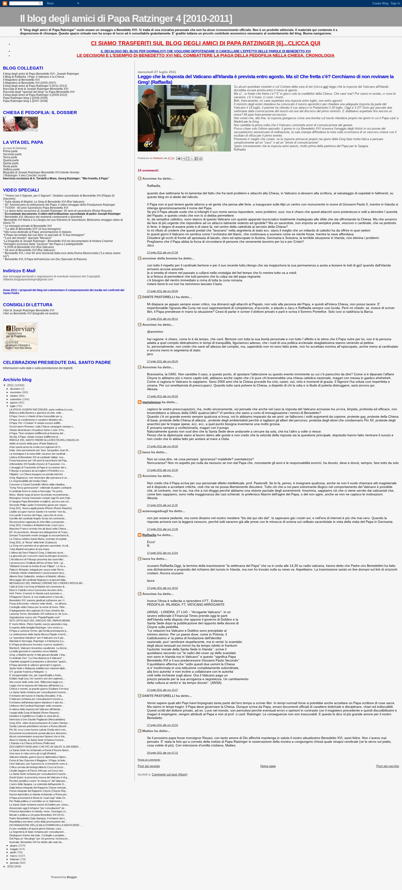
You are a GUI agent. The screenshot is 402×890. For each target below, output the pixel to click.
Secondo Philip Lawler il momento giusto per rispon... (38, 505)
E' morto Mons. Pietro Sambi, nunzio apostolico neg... (39, 624)
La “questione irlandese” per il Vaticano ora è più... (37, 637)
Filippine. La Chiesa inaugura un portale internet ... (37, 474)
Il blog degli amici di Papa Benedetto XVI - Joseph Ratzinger (41, 73)
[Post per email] (178, 158)
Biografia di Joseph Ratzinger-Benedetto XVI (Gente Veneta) (41, 172)
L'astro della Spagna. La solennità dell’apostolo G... (37, 784)
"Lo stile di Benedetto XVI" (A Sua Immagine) (33, 228)
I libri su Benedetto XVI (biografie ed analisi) (30, 313)
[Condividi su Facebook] (196, 158)
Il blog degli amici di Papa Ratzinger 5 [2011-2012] (35, 85)
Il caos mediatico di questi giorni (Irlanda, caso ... (36, 828)
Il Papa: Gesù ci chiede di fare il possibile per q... (36, 416)
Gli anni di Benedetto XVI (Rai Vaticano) (30, 250)
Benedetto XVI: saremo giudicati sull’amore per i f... (37, 600)
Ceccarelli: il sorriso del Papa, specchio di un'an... (37, 515)
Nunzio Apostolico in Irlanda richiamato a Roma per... (38, 794)
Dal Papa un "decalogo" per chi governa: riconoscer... (39, 838)
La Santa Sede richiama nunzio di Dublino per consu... (39, 804)
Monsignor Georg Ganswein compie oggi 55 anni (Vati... (40, 498)
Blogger (72, 877)
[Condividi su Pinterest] (200, 158)
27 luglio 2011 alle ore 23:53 (162, 725)
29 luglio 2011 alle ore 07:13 (162, 752)
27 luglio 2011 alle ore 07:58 (162, 252)
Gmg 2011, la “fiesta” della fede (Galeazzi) (33, 542)
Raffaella (149, 535)
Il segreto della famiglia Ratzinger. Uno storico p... (37, 627)
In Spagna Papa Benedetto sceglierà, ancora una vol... (39, 501)
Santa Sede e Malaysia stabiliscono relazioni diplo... (38, 668)
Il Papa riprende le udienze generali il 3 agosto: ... (36, 665)
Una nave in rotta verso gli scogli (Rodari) (32, 753)
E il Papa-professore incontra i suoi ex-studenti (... (37, 644)
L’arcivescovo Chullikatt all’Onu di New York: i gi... (37, 562)
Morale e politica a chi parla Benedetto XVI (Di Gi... (37, 814)
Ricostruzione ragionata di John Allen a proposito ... (38, 522)
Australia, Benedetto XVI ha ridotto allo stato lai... (36, 842)
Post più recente (149, 766)
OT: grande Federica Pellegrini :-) (28, 671)
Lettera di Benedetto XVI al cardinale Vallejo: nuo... (37, 457)
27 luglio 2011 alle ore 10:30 (162, 470)
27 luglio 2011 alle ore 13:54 (162, 552)
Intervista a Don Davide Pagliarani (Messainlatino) (37, 719)
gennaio (15, 862)
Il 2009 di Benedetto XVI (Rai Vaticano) (29, 247)
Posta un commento (149, 759)
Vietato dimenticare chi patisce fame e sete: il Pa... (37, 430)
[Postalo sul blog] (187, 158)
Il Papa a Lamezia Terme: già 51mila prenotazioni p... (38, 630)
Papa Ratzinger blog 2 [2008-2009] (25, 97)
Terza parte (10, 157)
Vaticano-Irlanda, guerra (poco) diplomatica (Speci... (38, 757)
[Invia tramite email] (183, 158)
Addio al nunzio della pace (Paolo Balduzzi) (33, 443)
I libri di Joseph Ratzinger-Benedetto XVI (28, 310)
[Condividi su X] (192, 158)
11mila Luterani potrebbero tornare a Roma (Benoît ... (39, 726)
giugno (14, 845)
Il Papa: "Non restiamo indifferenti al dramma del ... (37, 433)
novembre (16, 392)
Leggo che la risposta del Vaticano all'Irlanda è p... (37, 685)
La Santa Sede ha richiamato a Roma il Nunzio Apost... (39, 750)
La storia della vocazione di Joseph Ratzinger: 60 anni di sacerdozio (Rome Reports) (58, 210)
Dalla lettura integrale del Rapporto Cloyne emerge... (38, 787)
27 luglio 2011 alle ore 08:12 (162, 318)
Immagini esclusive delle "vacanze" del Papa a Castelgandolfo (43, 243)
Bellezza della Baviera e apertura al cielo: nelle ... (36, 412)
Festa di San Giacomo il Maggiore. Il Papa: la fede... (38, 760)
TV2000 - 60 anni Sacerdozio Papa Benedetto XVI (36, 207)
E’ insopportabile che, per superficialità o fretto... (36, 675)
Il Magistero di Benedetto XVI (21, 79)
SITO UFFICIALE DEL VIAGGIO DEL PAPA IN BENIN (39, 620)
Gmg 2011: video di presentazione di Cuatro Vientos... (39, 723)
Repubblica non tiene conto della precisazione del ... (38, 821)
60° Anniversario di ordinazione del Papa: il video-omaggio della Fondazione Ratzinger (60, 204)
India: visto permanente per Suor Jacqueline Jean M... (39, 450)
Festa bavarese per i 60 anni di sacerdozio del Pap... (39, 460)
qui (325, 86)
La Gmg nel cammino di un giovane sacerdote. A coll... (39, 545)
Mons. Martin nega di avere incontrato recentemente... (39, 494)
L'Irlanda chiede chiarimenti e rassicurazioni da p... (37, 572)
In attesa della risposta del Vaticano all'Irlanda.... (36, 709)
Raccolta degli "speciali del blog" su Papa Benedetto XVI (38, 91)
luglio (13, 406)
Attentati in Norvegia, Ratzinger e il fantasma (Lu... (37, 641)
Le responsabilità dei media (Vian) (28, 481)
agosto (14, 402)
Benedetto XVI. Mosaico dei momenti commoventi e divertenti (43, 216)
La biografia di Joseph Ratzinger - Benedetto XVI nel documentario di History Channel (58, 240)
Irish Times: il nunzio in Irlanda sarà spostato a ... (36, 593)
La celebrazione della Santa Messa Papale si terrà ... (38, 634)
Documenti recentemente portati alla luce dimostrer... (38, 733)
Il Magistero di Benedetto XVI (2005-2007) (29, 82)
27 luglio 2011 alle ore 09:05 (162, 446)
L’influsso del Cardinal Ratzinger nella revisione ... (37, 705)
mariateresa (151, 402)
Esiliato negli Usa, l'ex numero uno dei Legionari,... (37, 678)
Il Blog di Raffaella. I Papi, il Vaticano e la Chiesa (33, 76)
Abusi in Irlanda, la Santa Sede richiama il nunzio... (37, 740)
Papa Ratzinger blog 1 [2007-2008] (25, 100)
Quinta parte (11, 163)
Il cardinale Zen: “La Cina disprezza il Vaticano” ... (37, 658)
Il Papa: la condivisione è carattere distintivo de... (36, 419)
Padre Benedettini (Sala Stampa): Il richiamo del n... (38, 818)
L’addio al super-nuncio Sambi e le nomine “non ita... (38, 511)
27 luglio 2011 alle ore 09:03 (162, 396)
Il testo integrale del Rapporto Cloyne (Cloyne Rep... (38, 790)
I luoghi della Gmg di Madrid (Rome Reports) (34, 712)
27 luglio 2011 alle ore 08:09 (162, 291)
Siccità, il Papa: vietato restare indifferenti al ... (35, 436)
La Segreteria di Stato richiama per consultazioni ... (37, 831)
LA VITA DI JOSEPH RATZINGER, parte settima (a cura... (41, 409)
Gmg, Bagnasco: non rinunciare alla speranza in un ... (39, 477)
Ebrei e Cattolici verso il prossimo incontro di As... (37, 590)
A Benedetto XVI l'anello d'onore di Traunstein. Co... (38, 464)
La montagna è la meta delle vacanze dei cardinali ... (38, 453)
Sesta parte (10, 166)
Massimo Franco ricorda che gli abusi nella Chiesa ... (39, 528)
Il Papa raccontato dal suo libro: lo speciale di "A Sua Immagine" (44, 234)
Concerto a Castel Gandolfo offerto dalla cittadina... (38, 484)
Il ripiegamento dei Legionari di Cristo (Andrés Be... (37, 610)
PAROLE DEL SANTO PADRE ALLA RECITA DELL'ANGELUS (44, 440)
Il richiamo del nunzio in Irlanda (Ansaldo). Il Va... (36, 695)
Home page (268, 766)
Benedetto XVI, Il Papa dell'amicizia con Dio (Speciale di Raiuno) (46, 259)
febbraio (15, 859)
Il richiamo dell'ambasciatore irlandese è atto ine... (37, 702)
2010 (10, 866)
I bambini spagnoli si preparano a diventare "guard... (38, 661)
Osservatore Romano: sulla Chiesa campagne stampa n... (42, 426)
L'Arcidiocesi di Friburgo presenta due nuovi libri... (37, 559)
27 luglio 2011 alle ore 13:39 (162, 529)
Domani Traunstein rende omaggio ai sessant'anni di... (39, 535)
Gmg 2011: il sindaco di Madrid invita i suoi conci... (37, 525)
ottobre (14, 395)
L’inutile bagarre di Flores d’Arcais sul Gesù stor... (37, 770)
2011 (10, 385)
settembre (16, 399)
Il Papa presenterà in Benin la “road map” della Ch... (38, 797)
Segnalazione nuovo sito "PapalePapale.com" (34, 617)
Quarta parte (11, 160)
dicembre (15, 388)
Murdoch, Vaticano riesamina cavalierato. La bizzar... (39, 648)
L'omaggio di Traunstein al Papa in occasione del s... (38, 467)
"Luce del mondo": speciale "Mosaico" (28, 237)
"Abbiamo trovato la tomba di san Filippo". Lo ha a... (38, 566)
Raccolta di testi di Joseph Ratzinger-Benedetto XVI (35, 88)
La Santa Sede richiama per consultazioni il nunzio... (38, 692)
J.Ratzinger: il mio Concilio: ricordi (24, 175)
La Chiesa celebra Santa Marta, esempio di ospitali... (38, 538)
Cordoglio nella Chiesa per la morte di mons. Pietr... (38, 607)
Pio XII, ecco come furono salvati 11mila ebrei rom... (38, 729)
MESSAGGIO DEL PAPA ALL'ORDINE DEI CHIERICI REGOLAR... (46, 583)
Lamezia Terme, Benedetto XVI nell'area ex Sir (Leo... (39, 613)
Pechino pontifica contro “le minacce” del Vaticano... (38, 780)
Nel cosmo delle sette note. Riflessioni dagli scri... (37, 682)
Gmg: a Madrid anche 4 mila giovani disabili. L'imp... (38, 654)
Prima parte (10, 151)
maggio (14, 849)
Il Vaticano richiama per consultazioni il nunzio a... (37, 699)
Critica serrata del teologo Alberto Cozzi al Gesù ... (37, 767)
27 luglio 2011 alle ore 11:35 (162, 505)
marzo (14, 855)
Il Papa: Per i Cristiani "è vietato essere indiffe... (35, 423)
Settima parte (11, 169)
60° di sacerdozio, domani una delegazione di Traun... (39, 532)
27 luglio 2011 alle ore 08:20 (162, 361)
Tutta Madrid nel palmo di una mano (29, 549)
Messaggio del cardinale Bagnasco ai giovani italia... (38, 579)
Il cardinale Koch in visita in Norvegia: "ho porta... (36, 491)
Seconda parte (12, 154)
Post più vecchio (387, 766)
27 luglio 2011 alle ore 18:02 (162, 588)
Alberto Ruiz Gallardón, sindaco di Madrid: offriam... (38, 576)
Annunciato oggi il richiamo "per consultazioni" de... (37, 808)
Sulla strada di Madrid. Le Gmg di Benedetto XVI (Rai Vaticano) (44, 201)
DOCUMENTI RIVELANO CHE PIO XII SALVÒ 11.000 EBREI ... (45, 746)
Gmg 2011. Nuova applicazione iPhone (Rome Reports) (40, 508)
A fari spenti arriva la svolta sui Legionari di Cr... (35, 447)
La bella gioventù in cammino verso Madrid (33, 651)
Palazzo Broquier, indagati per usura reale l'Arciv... (37, 569)
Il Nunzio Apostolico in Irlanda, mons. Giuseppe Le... (38, 811)
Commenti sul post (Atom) (169, 774)
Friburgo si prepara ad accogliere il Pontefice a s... (37, 470)
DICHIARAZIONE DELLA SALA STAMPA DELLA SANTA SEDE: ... (46, 825)
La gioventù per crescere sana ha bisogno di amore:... (39, 555)
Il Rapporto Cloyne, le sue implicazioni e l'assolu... (37, 596)
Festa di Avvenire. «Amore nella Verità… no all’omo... (38, 603)
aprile (13, 852)
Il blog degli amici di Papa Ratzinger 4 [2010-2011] (126, 18)
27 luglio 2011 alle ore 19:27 (162, 689)
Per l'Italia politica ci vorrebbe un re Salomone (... (36, 801)
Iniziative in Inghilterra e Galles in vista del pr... (35, 716)
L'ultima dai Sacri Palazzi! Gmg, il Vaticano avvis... (37, 552)
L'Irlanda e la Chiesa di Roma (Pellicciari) (32, 743)
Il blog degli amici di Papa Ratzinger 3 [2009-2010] (35, 94)
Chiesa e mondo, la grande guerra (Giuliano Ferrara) (39, 688)
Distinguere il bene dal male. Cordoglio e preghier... (37, 835)
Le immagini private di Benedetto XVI (28, 225)
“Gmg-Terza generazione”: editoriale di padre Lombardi (40, 487)
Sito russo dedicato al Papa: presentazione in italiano (37, 231)
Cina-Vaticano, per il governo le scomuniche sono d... (39, 763)
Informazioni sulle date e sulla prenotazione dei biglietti (38, 367)
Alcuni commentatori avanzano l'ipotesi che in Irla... (38, 736)
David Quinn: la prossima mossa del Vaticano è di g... (39, 777)
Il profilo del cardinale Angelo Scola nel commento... (38, 518)
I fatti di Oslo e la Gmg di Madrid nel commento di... (37, 586)
